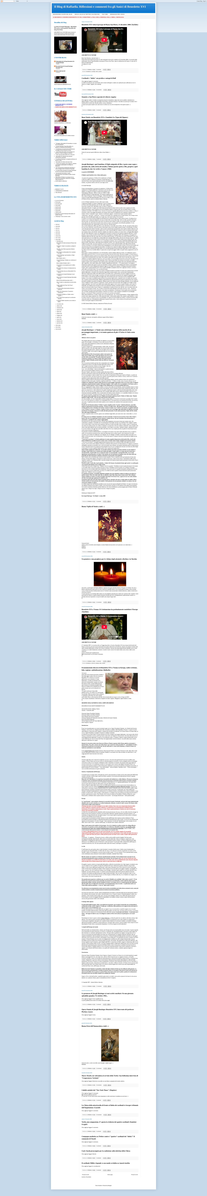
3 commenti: (98, 1018)
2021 (57, 230)
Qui (83, 654)
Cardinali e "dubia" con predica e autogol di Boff (99, 78)
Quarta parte (58, 207)
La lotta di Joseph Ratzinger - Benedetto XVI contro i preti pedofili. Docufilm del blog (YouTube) (65, 28)
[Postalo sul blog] (105, 69)
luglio (58, 311)
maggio (58, 315)
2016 (57, 239)
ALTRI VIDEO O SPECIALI (61, 181)
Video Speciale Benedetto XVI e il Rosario (65, 154)
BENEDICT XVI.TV (59, 189)
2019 (57, 234)
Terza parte (57, 205)
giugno (58, 313)
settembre (59, 307)
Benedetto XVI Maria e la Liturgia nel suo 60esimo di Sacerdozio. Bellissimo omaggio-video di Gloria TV (65, 178)
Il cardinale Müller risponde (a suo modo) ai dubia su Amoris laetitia (106, 1163)
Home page (110, 1174)
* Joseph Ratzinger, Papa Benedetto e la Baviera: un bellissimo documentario (64, 147)
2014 (57, 327)
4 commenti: (98, 110)
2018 (57, 235)
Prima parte (57, 202)
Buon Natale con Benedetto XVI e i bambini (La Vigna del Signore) (105, 117)
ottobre (58, 306)
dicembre (59, 241)
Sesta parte (57, 210)
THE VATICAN (58, 192)
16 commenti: (99, 1085)
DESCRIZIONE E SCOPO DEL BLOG (62, 14)
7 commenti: (98, 159)
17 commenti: (99, 986)
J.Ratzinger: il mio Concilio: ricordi (62, 216)
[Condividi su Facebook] (108, 69)
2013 (57, 329)
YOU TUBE (105, 14)
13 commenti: (99, 1068)
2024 (57, 224)
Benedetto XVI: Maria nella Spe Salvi (64, 162)
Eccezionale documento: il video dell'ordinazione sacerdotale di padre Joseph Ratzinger (65, 174)
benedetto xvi (88, 71)
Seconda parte (58, 203)
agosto (58, 309)
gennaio (59, 323)
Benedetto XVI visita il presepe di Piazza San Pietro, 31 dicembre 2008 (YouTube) (110, 24)
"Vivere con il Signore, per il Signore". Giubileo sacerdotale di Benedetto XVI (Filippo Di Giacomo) (65, 165)
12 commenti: (99, 602)
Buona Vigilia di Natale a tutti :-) (93, 506)
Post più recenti (85, 1174)
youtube (100, 71)
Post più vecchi (134, 1174)
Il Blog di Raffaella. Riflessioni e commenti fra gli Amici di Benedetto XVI (100, 6)
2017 (57, 237)
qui (86, 81)
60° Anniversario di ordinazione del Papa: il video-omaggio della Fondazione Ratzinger (65, 168)
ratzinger (93, 71)
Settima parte (58, 212)
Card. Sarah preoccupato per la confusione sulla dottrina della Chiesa (106, 1151)
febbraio (59, 321)
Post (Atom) (88, 1177)
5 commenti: (98, 1004)
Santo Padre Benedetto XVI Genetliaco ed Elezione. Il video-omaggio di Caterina (64, 152)
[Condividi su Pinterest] (110, 69)
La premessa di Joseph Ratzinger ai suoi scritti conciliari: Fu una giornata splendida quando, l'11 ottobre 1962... (107, 994)
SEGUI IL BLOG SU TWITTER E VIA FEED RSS (87, 14)
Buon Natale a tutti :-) (89, 314)
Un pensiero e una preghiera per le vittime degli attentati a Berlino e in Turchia (109, 559)
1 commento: (99, 322)
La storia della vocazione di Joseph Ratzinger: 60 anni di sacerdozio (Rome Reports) (65, 171)
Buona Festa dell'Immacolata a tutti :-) (95, 1026)
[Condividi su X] (107, 69)
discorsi (93, 663)
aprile (58, 317)
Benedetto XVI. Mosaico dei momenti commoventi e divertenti (63, 157)
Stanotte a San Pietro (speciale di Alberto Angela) (99, 97)
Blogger (110, 1185)
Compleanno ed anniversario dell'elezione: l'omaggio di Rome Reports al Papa (65, 150)
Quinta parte (58, 208)
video (97, 71)
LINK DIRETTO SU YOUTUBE (89, 55)
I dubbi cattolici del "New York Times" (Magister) (99, 1090)
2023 (57, 226)
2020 (57, 232)
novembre (59, 304)
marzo (58, 319)
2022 (57, 228)
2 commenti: (98, 1158)
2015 (57, 325)
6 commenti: (98, 69)
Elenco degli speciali (60, 71)
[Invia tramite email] (104, 69)
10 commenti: (99, 89)
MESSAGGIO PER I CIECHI (117, 14)
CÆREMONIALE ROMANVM (61, 190)
